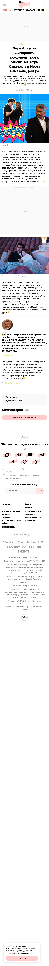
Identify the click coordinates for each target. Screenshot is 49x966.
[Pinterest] (24, 461)
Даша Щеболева (12, 383)
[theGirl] (24, 4)
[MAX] (7, 455)
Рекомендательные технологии (32, 519)
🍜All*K (6, 10)
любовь (30, 10)
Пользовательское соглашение (32, 512)
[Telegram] (42, 455)
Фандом (25, 44)
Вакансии (28, 504)
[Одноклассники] (36, 461)
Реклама (28, 508)
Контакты (6, 504)
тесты (41, 10)
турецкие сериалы (14, 401)
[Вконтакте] (19, 455)
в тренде (19, 10)
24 (34, 90)
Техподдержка (8, 527)
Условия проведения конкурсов (11, 512)
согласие (14, 469)
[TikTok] (13, 461)
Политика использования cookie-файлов (12, 520)
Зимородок (11, 397)
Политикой (13, 475)
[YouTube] (30, 455)
